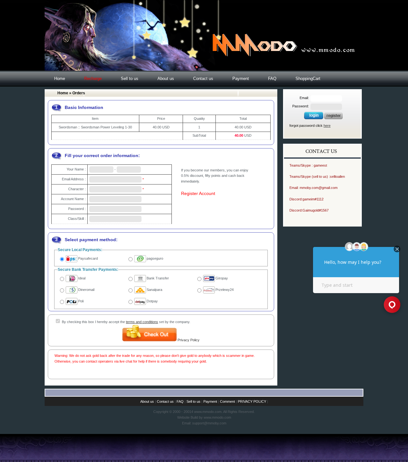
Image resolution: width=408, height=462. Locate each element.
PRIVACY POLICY (252, 401)
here (327, 125)
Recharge (93, 78)
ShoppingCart (307, 78)
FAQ (272, 78)
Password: (300, 106)
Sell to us (129, 78)
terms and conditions (142, 322)
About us (165, 78)
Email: (304, 98)
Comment (227, 401)
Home (59, 78)
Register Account (198, 193)
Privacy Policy (189, 340)
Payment (240, 78)
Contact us (203, 78)
